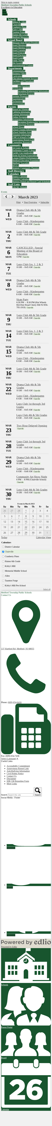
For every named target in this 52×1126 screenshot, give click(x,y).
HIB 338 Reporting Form (18, 781)
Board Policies (18, 53)
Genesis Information (21, 114)
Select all (46, 589)
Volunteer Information (21, 135)
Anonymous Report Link (23, 140)
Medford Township (20, 163)
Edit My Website (19, 187)
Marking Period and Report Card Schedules (31, 181)
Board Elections (19, 55)
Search (4, 795)
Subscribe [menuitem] (44, 202)
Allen (7, 576)
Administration (18, 71)
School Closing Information (24, 129)
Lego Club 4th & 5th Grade (31, 231)
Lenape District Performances (25, 158)
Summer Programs (20, 96)
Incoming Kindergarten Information (33, 91)
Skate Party (22, 299)
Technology (17, 101)
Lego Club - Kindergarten (30, 221)
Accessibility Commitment (18, 766)
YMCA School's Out (21, 137)
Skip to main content (10, 2)
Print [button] (18, 202)
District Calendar (19, 176)
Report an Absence (20, 109)
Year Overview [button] (30, 202)
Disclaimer (11, 778)
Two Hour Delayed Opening (32, 425)
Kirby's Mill (17, 29)
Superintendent (18, 99)
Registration (17, 89)
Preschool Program (26, 94)
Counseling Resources (22, 142)
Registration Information (23, 119)
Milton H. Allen (19, 22)
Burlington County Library (24, 150)
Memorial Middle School (16, 571)
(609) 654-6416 (14, 702)
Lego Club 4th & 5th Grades (31, 415)
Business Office (19, 73)
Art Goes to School (20, 148)
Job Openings (24, 86)
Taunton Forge (18, 32)
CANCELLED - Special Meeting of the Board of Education (30, 250)
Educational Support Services (25, 78)
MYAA (15, 165)
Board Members (19, 45)
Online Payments (19, 117)
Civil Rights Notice (15, 773)
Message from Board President (25, 43)
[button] (12, 19)
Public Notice (18, 60)
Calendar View (43, 537)
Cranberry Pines (19, 27)
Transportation (18, 104)
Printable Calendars (20, 179)
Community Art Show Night (31, 476)
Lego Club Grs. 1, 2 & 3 (30, 264)
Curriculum (17, 76)
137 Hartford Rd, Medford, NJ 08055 (17, 649)
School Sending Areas (22, 132)
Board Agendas (19, 50)
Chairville (16, 24)
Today (4, 537)
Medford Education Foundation (26, 160)
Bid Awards (17, 63)
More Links (12, 783)
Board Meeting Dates (21, 48)
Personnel (16, 83)
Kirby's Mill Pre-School (15, 585)
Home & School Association (24, 155)
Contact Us (12, 776)
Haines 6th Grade (20, 34)
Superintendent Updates (22, 65)
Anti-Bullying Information (18, 771)
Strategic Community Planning (25, 168)
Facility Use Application (22, 153)
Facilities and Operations (23, 81)
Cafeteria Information (21, 112)
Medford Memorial (20, 37)
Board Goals (17, 58)
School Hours (18, 127)
